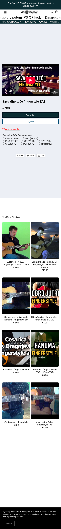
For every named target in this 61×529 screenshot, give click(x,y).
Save (42, 155)
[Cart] (57, 11)
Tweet (31, 155)
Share (21, 155)
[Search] (52, 11)
